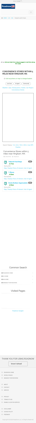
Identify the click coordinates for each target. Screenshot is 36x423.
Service (6, 390)
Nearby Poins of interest (15, 168)
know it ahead (16, 364)
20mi (25, 145)
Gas (10, 88)
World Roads (8, 375)
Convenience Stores (18, 90)
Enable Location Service (12, 402)
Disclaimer (7, 409)
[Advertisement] (18, 40)
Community (26, 83)
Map (5, 168)
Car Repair (29, 88)
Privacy (6, 396)
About (6, 384)
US (9, 18)
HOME (5, 18)
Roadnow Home (8, 273)
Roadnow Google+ (18, 311)
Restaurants (16, 88)
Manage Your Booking (10, 282)
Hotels (23, 88)
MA (12, 18)
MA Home (5, 279)
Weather (5, 88)
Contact (6, 387)
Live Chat (9, 83)
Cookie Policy (8, 411)
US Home (5, 276)
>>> (18, 62)
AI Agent (17, 83)
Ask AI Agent (28, 168)
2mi (17, 145)
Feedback (7, 414)
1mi (14, 145)
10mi (20, 145)
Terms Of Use (8, 399)
